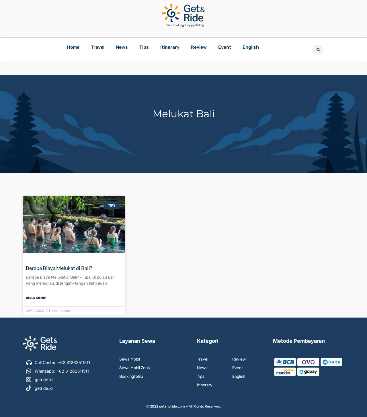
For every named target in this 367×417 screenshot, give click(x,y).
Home (73, 47)
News (122, 47)
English (251, 47)
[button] (318, 50)
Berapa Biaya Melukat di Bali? (59, 268)
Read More (36, 297)
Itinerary (169, 47)
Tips (144, 47)
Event (224, 47)
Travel (97, 47)
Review (199, 47)
